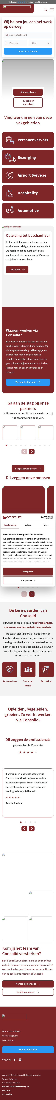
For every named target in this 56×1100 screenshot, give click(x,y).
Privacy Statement (9, 1079)
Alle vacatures (28, 92)
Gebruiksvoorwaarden (11, 1082)
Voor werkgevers (10, 1035)
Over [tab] (46, 525)
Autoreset (6, 1090)
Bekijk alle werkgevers (26, 468)
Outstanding (7, 1094)
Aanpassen (26, 580)
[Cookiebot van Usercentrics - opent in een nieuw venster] (41, 517)
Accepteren (28, 571)
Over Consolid (8, 1040)
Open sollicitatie (28, 1049)
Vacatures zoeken (28, 51)
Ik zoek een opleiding (28, 102)
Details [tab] (28, 525)
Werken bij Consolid (25, 382)
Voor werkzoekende (11, 1031)
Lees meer (15, 269)
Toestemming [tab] (10, 525)
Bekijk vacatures (25, 992)
